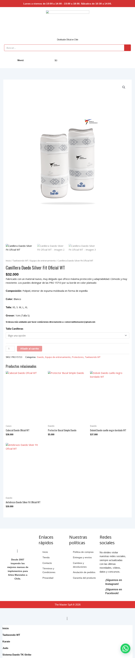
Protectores (78, 357)
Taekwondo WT (20, 260)
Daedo (40, 357)
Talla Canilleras (14, 328)
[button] (124, 87)
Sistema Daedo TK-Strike (16, 654)
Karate (6, 641)
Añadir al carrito (29, 348)
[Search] (127, 48)
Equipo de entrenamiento (43, 260)
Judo (5, 648)
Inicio (8, 260)
